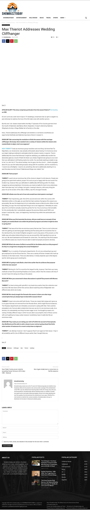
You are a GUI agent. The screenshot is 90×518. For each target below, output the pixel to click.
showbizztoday (7, 37)
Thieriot (26, 348)
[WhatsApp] (16, 41)
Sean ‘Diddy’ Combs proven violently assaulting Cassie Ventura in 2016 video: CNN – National (13, 371)
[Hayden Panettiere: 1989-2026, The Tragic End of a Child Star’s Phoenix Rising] (36, 473)
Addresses (9, 348)
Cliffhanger (16, 348)
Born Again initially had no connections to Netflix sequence (46, 370)
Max (22, 348)
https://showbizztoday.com (20, 383)
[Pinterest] (12, 41)
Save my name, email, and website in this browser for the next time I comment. (26, 441)
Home (3, 22)
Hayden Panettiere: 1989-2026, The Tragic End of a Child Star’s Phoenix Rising (48, 473)
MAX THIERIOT (7, 148)
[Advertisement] (42, 514)
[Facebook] (3, 41)
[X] (7, 41)
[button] (86, 18)
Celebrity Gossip (11, 22)
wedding (32, 348)
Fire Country (54, 110)
